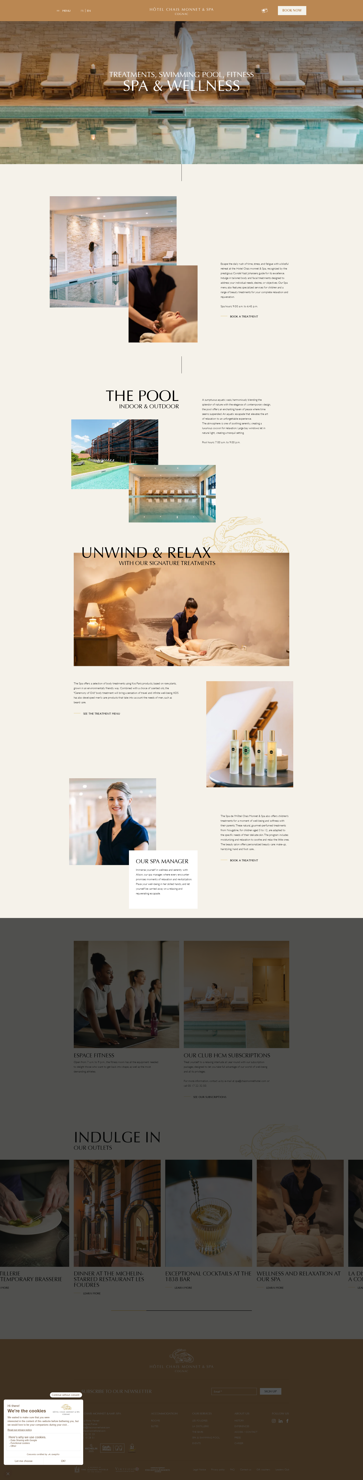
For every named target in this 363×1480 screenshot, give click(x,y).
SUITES (154, 1426)
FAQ (232, 1469)
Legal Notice (199, 1469)
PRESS (237, 1437)
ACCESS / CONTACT (245, 1432)
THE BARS (197, 1432)
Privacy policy (218, 1469)
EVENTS (196, 1443)
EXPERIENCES (241, 1426)
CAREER (238, 1443)
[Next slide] (300, 1235)
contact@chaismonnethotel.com (89, 1430)
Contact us (245, 1469)
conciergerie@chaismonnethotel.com (92, 1427)
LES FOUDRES (200, 1420)
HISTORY (239, 1420)
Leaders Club (282, 1469)
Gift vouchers (263, 1469)
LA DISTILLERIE (200, 1426)
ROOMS (155, 1420)
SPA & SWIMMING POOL (206, 1437)
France (94, 1424)
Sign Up (270, 1391)
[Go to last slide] (63, 1235)
